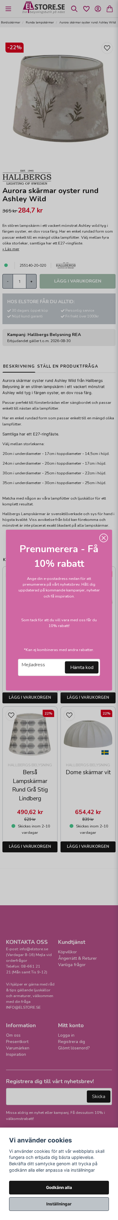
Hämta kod (81, 667)
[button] (103, 538)
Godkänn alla (59, 1187)
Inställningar (59, 1203)
